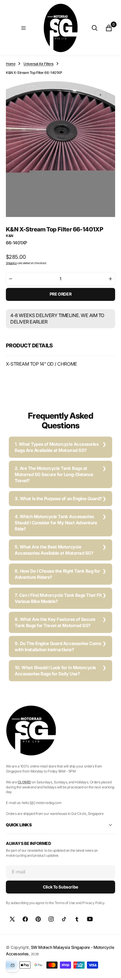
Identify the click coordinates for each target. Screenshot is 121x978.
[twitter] (12, 919)
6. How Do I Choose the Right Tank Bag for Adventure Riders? (57, 574)
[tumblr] (76, 919)
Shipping (11, 263)
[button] (23, 28)
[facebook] (25, 919)
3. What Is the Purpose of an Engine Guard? (58, 498)
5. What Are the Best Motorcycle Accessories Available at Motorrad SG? (54, 550)
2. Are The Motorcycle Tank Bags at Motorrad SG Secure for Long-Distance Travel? (54, 474)
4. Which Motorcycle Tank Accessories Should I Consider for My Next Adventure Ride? (56, 523)
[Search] (94, 27)
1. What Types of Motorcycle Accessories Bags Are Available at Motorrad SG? (56, 447)
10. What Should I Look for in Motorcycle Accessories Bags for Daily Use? (55, 671)
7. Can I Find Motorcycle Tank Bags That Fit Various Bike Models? (58, 598)
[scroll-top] (111, 968)
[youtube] (89, 919)
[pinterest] (38, 919)
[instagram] (51, 919)
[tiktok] (64, 919)
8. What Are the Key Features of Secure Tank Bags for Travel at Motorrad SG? (55, 622)
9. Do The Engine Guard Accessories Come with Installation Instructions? (58, 646)
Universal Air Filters (38, 64)
